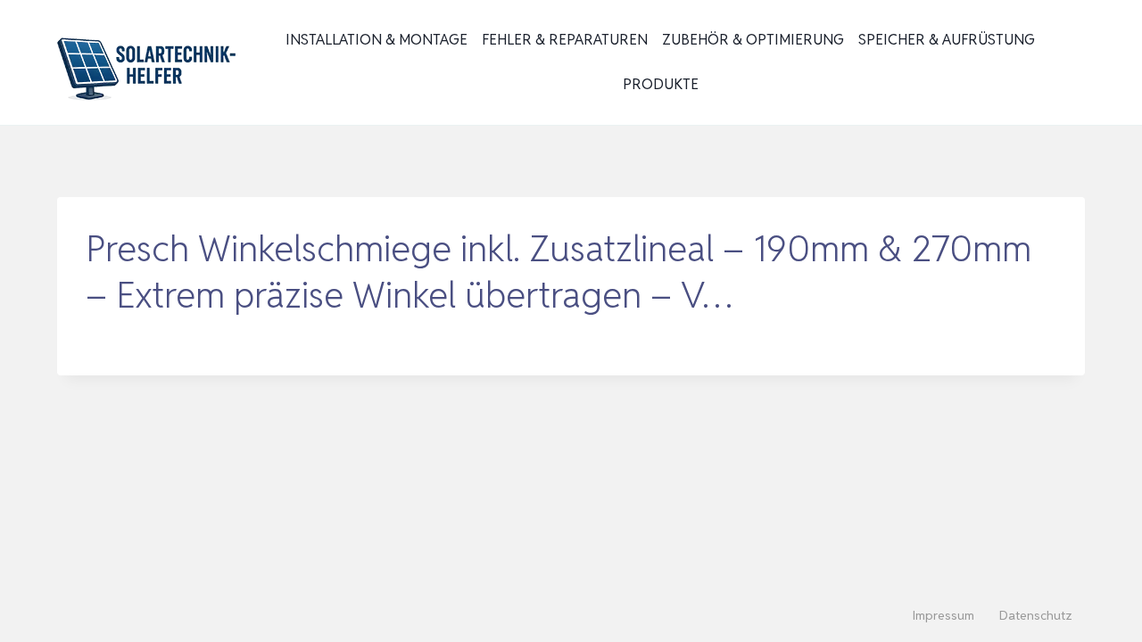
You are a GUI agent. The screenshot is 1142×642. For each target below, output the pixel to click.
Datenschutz (1035, 615)
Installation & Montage (377, 39)
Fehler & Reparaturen (565, 39)
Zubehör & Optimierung (753, 39)
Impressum (943, 615)
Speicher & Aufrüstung (946, 39)
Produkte (661, 84)
